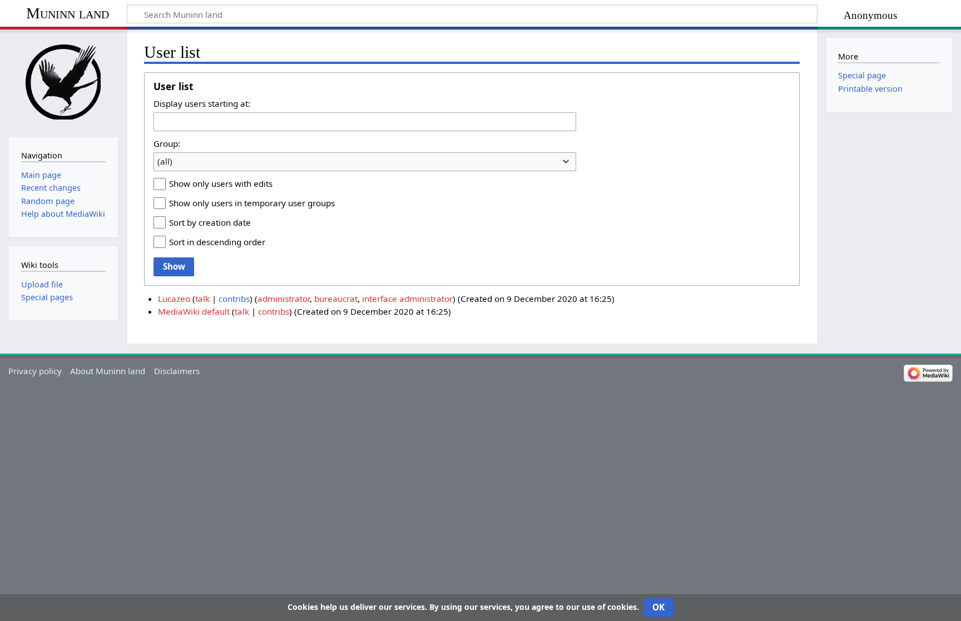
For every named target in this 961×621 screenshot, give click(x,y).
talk (202, 298)
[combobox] (364, 121)
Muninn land (67, 13)
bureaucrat (336, 298)
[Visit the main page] (63, 82)
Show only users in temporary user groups (252, 202)
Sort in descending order (217, 241)
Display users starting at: (201, 103)
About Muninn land (107, 370)
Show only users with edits (221, 183)
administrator (283, 298)
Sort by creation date (210, 222)
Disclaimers (177, 370)
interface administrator (407, 298)
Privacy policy (35, 370)
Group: (166, 143)
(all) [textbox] (164, 161)
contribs (234, 298)
